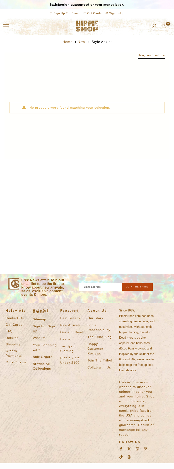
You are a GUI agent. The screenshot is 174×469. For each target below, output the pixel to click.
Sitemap (39, 319)
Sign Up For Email (66, 13)
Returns (12, 338)
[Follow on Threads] (129, 457)
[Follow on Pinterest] (145, 449)
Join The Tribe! (99, 360)
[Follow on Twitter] (129, 449)
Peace (65, 339)
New (81, 42)
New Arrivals (70, 325)
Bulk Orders (42, 357)
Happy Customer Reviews (95, 348)
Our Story (95, 318)
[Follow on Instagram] (137, 449)
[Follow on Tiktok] (121, 457)
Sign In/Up (116, 13)
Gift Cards (94, 13)
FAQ (9, 331)
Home (67, 42)
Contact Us (15, 318)
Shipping (13, 344)
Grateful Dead (71, 332)
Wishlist (39, 338)
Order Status (16, 362)
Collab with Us (99, 367)
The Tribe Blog (99, 337)
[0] (163, 26)
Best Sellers (70, 318)
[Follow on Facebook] (121, 449)
